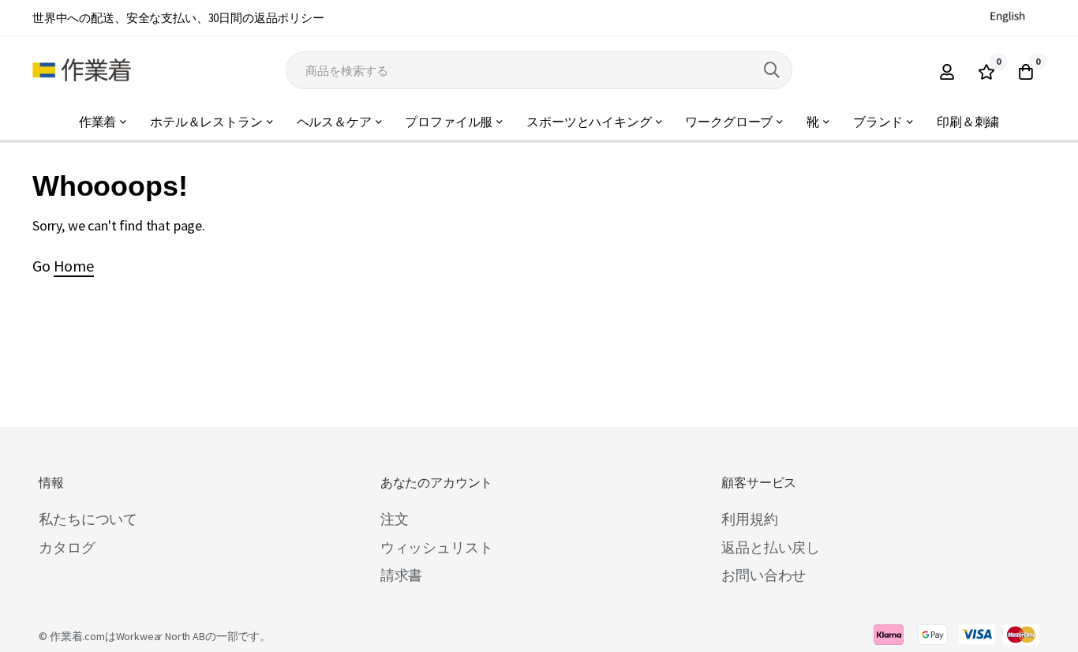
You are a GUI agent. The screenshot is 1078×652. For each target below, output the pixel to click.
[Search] (771, 70)
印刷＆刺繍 (968, 122)
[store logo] (81, 70)
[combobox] (539, 70)
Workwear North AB (160, 636)
